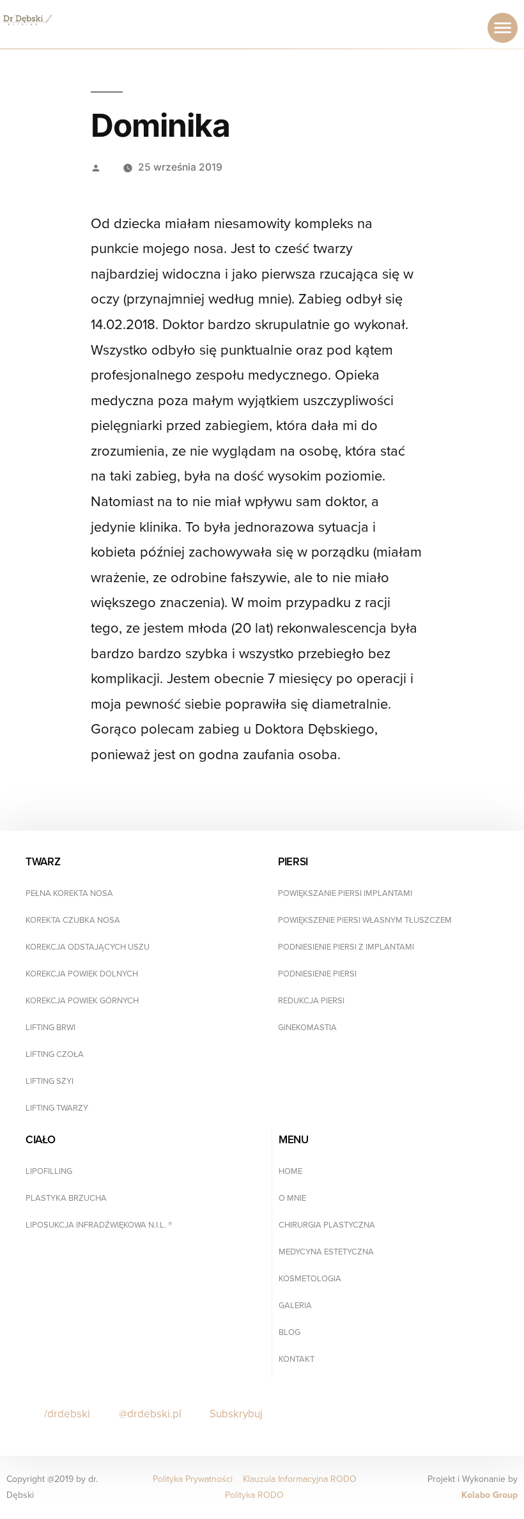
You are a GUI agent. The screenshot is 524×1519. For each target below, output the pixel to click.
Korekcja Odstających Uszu (88, 947)
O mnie (292, 1198)
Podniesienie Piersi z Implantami (346, 947)
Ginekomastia (307, 1027)
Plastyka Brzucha (66, 1198)
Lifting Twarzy (57, 1108)
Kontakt (296, 1359)
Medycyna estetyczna (326, 1252)
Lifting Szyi (49, 1081)
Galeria (295, 1305)
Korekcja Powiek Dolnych (82, 974)
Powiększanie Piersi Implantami (345, 893)
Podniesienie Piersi (317, 974)
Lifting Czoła (55, 1054)
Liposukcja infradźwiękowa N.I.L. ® (99, 1225)
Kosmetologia (310, 1279)
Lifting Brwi (50, 1027)
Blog (289, 1332)
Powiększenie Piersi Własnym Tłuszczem (365, 920)
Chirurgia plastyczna (327, 1225)
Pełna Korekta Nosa (69, 893)
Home (290, 1171)
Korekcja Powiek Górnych (82, 1001)
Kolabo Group (489, 1495)
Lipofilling (49, 1171)
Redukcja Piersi (311, 1001)
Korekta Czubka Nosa (73, 920)
